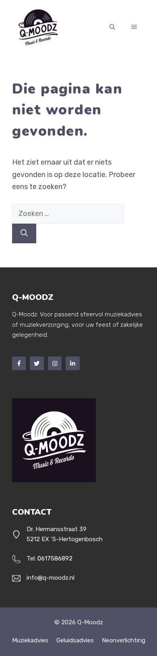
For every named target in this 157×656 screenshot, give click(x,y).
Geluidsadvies (75, 640)
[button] (112, 27)
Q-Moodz (90, 622)
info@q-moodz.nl (50, 577)
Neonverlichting (123, 640)
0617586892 (54, 558)
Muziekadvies (30, 640)
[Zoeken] (24, 233)
